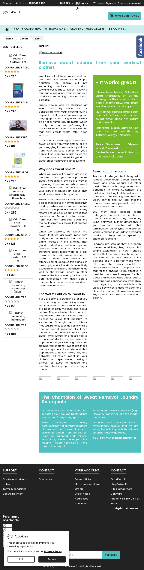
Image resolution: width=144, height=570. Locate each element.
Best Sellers (12, 47)
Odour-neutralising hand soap (18, 325)
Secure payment (13, 494)
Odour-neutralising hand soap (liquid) (18, 297)
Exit (21, 559)
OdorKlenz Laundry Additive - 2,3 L (18, 102)
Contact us (45, 479)
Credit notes (82, 494)
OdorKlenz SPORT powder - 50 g (18, 234)
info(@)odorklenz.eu (124, 508)
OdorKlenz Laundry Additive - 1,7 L (18, 67)
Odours (76, 29)
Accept (52, 559)
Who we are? (95, 29)
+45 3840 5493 (36, 3)
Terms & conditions (14, 489)
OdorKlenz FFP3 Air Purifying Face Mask (18, 137)
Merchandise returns (87, 484)
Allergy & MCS (54, 29)
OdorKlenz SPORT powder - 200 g (18, 266)
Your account (87, 470)
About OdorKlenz (27, 29)
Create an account (129, 3)
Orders (79, 489)
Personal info (83, 479)
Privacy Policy (53, 551)
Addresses (81, 498)
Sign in (109, 3)
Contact (7, 3)
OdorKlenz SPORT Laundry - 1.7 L (18, 172)
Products (116, 29)
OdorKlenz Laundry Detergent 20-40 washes (18, 203)
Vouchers (81, 503)
